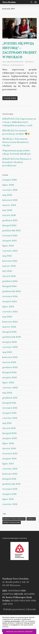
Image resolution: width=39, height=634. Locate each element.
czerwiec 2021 (9, 418)
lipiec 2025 (8, 246)
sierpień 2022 (9, 377)
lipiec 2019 (8, 464)
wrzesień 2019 (9, 453)
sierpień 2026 (9, 180)
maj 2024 (7, 317)
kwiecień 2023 (10, 357)
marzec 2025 (9, 266)
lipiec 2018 (8, 499)
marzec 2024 (9, 327)
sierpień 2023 (9, 342)
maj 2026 (7, 195)
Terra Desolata (9, 2)
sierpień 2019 (9, 459)
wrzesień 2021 (9, 408)
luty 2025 (7, 271)
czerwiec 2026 (10, 190)
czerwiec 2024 (10, 312)
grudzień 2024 (10, 281)
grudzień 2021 (9, 398)
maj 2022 (7, 393)
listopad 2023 (9, 332)
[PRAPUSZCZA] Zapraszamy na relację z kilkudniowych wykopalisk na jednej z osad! (19, 122)
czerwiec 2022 (10, 388)
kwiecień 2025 (9, 261)
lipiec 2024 (8, 306)
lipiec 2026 (8, 185)
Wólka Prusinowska (11, 522)
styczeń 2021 (9, 428)
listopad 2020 (9, 433)
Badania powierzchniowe (14, 519)
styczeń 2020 (9, 448)
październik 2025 (11, 230)
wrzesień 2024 (10, 296)
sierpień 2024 (9, 301)
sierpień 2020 (9, 438)
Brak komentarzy (17, 65)
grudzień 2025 (10, 220)
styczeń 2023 (9, 362)
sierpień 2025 (9, 241)
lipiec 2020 (8, 443)
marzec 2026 (9, 205)
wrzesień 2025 (10, 236)
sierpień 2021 (9, 413)
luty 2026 (7, 210)
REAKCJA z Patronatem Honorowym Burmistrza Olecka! (15, 142)
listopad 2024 (9, 286)
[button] (35, 2)
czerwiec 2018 (9, 504)
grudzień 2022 (10, 367)
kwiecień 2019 (9, 474)
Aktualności (29, 61)
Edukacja (5, 65)
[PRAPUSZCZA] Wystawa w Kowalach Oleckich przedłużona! (16, 162)
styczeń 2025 (9, 276)
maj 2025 (7, 256)
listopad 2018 (9, 479)
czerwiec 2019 (9, 469)
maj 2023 (7, 352)
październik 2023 (11, 337)
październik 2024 (11, 291)
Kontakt (32, 609)
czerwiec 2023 (10, 347)
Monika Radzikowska (15, 61)
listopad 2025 (9, 225)
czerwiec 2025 (10, 251)
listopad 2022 (9, 372)
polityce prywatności (12, 621)
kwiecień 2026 (10, 200)
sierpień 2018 (9, 494)
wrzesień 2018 (9, 489)
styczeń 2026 (9, 215)
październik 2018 (11, 484)
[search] (31, 2)
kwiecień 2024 (10, 322)
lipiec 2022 (8, 382)
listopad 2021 (9, 403)
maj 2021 (7, 423)
